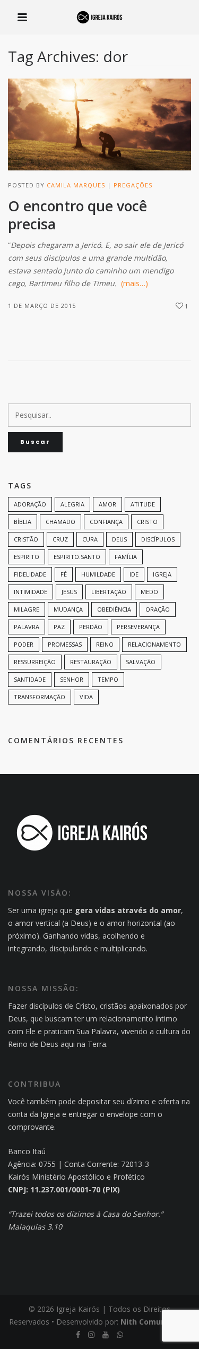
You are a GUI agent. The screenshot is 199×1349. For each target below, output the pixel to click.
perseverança (138, 627)
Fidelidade (30, 574)
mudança (68, 609)
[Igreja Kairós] (99, 18)
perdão (90, 627)
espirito (26, 557)
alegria (72, 504)
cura (90, 539)
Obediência (114, 609)
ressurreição (35, 662)
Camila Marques (76, 185)
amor (107, 504)
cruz (60, 539)
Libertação (108, 592)
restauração (90, 662)
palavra (26, 627)
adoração (30, 504)
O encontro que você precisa (77, 215)
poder (23, 644)
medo (149, 592)
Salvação (140, 662)
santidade (30, 679)
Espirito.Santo (77, 557)
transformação (39, 697)
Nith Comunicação (155, 1322)
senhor (71, 679)
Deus (119, 539)
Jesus (69, 592)
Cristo (147, 522)
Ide (134, 574)
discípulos (158, 539)
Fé (63, 574)
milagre (26, 609)
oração (157, 609)
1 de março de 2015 (42, 306)
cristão (26, 539)
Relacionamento (154, 644)
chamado (60, 522)
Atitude (143, 504)
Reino (105, 644)
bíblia (22, 522)
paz (59, 627)
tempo (108, 679)
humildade (98, 574)
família (126, 557)
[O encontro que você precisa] (99, 124)
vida (86, 697)
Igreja (162, 574)
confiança (106, 522)
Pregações (133, 185)
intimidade (30, 592)
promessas (65, 644)
